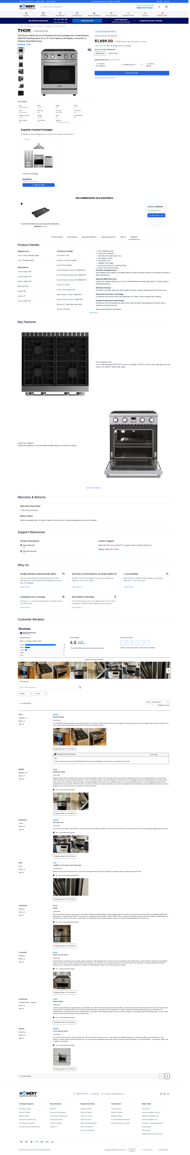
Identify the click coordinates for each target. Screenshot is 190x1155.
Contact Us (53, 1127)
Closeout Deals (50, 1)
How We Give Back (56, 1119)
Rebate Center (40, 1)
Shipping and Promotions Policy (152, 1134)
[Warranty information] (115, 31)
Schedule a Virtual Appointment (152, 1123)
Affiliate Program (116, 1116)
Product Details (57, 237)
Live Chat (166, 1)
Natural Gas (100, 53)
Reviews (134, 237)
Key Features (72, 237)
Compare (27, 139)
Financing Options (86, 1112)
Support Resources (108, 237)
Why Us (123, 237)
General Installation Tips (149, 1119)
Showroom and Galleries (58, 1112)
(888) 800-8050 (112, 549)
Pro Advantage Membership (120, 1119)
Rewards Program (25, 1109)
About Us (53, 1109)
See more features (93, 488)
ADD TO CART (133, 73)
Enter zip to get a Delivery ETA (105, 78)
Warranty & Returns (89, 237)
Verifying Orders (85, 1119)
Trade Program (116, 1109)
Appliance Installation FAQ (150, 1116)
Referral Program (25, 1112)
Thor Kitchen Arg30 (59, 26)
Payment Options (86, 1109)
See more (93, 313)
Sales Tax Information (87, 1130)
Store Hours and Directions (59, 1116)
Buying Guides (146, 1127)
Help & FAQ (145, 1109)
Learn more (24, 587)
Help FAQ (159, 1)
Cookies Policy (163, 1150)
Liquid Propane (113, 53)
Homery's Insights (56, 1123)
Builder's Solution (117, 1112)
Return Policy (146, 1130)
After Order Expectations (88, 1123)
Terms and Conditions (131, 1150)
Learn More (143, 41)
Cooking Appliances (31, 26)
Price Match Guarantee (26, 1123)
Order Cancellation (86, 1127)
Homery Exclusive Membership (29, 1127)
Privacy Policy (147, 1150)
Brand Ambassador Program (120, 1123)
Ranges (40, 26)
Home (21, 26)
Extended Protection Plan (27, 1119)
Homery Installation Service (151, 1112)
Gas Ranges (48, 26)
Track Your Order (86, 1116)
